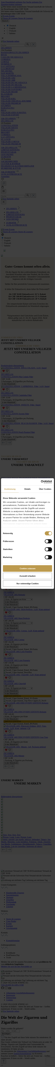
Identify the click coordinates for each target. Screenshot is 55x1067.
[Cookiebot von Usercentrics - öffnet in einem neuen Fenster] (41, 482)
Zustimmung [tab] (10, 489)
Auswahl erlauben (27, 576)
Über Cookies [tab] (45, 489)
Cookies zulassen (27, 568)
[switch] (48, 541)
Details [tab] (27, 489)
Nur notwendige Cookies (27, 583)
